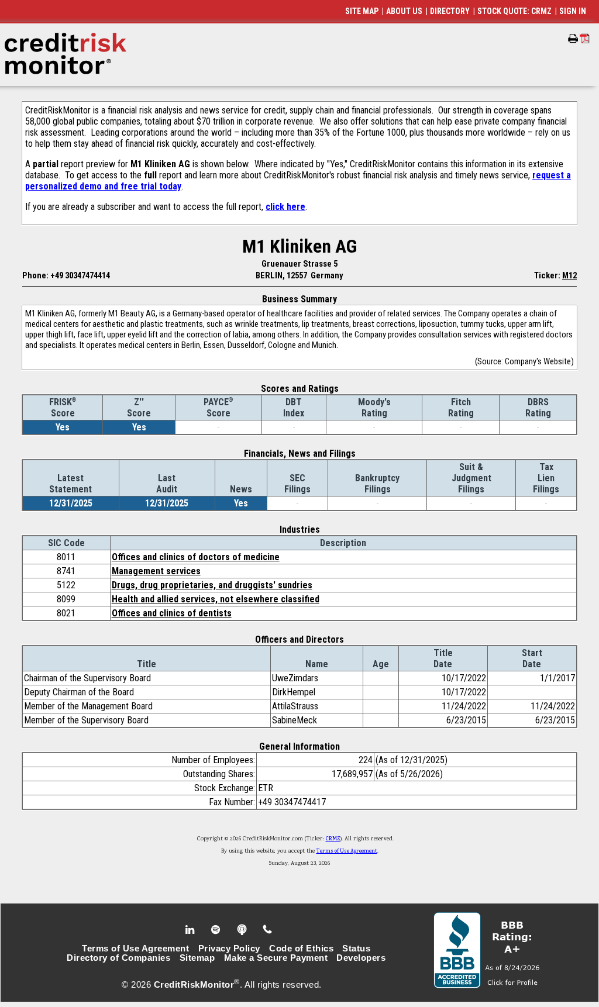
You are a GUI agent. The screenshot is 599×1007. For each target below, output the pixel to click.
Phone (268, 930)
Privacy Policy (229, 948)
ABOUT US (404, 11)
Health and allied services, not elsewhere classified (215, 599)
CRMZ (333, 839)
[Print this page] (573, 38)
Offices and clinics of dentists (172, 613)
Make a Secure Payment (276, 958)
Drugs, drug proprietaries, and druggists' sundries (212, 585)
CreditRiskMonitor (194, 984)
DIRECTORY (450, 11)
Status (356, 948)
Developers (360, 958)
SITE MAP (361, 11)
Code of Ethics (301, 948)
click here (285, 206)
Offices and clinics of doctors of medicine (196, 557)
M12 (569, 275)
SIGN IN (572, 11)
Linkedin (191, 930)
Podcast (243, 930)
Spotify (216, 930)
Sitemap (197, 958)
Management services (156, 571)
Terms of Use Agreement (346, 851)
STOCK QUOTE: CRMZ (514, 11)
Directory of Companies (118, 958)
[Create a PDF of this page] (585, 38)
